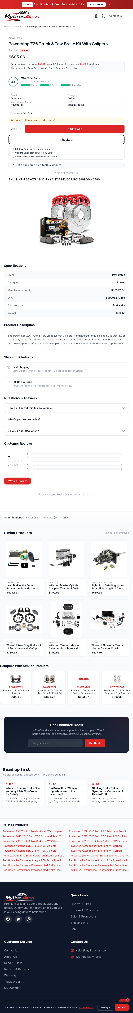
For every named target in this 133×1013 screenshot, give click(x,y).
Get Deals (95, 743)
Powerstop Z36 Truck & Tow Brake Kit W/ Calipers (98, 841)
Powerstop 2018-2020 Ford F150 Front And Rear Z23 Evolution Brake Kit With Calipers (99, 831)
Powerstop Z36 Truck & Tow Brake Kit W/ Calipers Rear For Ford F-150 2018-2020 (33, 841)
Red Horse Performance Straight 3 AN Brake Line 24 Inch (99, 860)
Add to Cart (74, 129)
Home (7, 26)
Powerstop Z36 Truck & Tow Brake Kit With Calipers (32, 831)
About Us (10, 956)
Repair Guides (13, 963)
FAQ (73, 929)
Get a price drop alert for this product (38, 164)
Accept (122, 1007)
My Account (12, 988)
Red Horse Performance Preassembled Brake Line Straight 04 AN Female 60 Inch (33, 869)
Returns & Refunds (16, 969)
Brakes (17, 26)
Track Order (12, 981)
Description (32, 517)
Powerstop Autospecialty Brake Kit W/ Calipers (29, 845)
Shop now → (96, 4)
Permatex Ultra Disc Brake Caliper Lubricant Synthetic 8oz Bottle (33, 855)
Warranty (10, 975)
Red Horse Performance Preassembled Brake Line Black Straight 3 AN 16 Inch (99, 869)
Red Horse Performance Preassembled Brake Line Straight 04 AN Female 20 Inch (33, 865)
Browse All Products (84, 910)
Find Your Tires (81, 904)
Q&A (65, 517)
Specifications (13, 517)
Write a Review (17, 480)
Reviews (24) (51, 517)
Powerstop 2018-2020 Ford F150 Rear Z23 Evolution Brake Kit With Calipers (99, 836)
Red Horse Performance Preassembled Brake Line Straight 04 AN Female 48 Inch (99, 865)
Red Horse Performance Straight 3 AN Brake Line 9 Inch (33, 860)
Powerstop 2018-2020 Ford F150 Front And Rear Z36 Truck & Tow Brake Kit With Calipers (33, 836)
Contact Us (116, 15)
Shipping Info (79, 922)
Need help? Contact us (66, 172)
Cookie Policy (86, 1007)
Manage (105, 1007)
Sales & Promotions (83, 916)
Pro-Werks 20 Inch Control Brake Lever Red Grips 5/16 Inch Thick (99, 855)
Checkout (66, 139)
